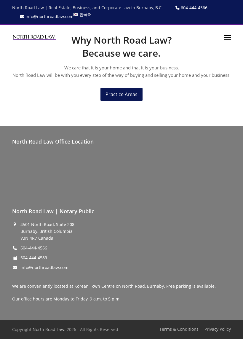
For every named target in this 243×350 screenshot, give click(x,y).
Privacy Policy (217, 329)
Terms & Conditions (179, 329)
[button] (227, 37)
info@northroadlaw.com (44, 267)
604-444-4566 (33, 248)
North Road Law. (49, 329)
